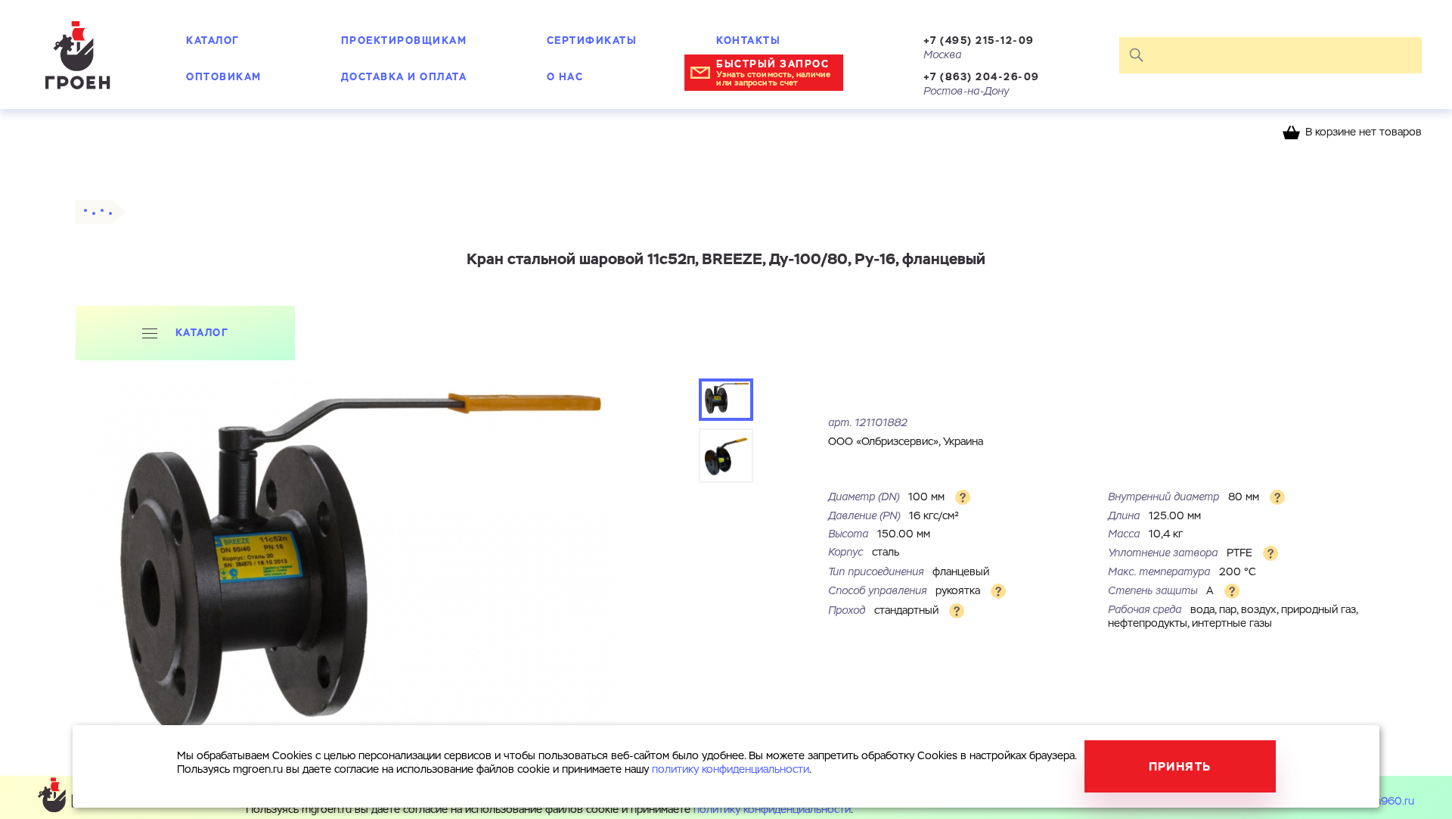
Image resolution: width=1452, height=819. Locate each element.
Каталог (213, 40)
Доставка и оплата (404, 76)
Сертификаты (592, 40)
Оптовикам (224, 76)
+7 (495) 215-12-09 (979, 40)
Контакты (748, 40)
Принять (1180, 766)
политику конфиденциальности (772, 810)
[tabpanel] (350, 577)
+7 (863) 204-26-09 (981, 76)
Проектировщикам (404, 40)
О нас (565, 76)
